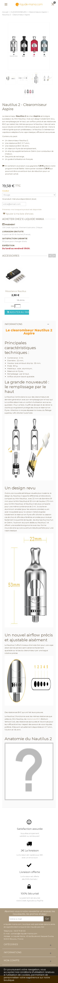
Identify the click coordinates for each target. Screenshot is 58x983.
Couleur (6, 191)
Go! (47, 918)
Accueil (5, 12)
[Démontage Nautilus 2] (23, 78)
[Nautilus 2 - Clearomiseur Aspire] (29, 46)
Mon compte (11, 960)
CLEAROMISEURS (18, 12)
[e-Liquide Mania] (29, 4)
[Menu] (6, 4)
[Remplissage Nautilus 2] (47, 78)
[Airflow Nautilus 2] (11, 78)
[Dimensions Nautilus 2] (35, 78)
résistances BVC (33, 719)
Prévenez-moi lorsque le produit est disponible (21, 209)
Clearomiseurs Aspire (38, 12)
